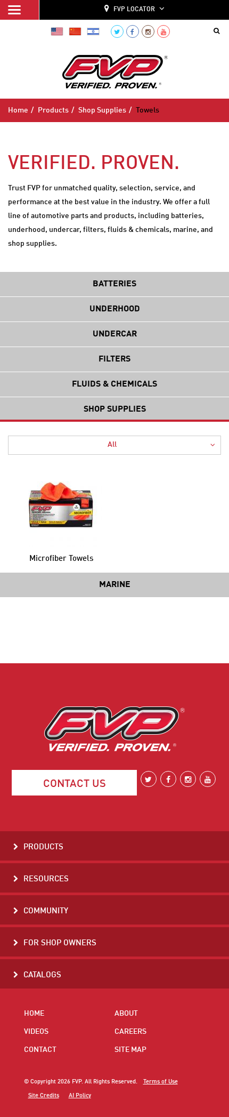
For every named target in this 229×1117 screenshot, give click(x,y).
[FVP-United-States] (57, 31)
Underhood (114, 309)
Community (45, 911)
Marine (114, 585)
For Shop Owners (59, 943)
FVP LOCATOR (134, 9)
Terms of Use (160, 1081)
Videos (36, 1031)
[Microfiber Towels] (61, 505)
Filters (114, 359)
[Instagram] (148, 31)
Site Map (130, 1050)
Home (18, 110)
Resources (46, 879)
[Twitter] (117, 31)
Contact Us (74, 784)
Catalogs (42, 975)
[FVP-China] (75, 31)
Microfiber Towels (61, 559)
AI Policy (80, 1095)
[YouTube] (163, 31)
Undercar (115, 334)
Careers (130, 1031)
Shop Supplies (102, 110)
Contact (40, 1050)
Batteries (114, 284)
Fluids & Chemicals (114, 384)
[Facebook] (132, 31)
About (126, 1013)
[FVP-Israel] (93, 31)
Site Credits (43, 1095)
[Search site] (219, 31)
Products (53, 110)
